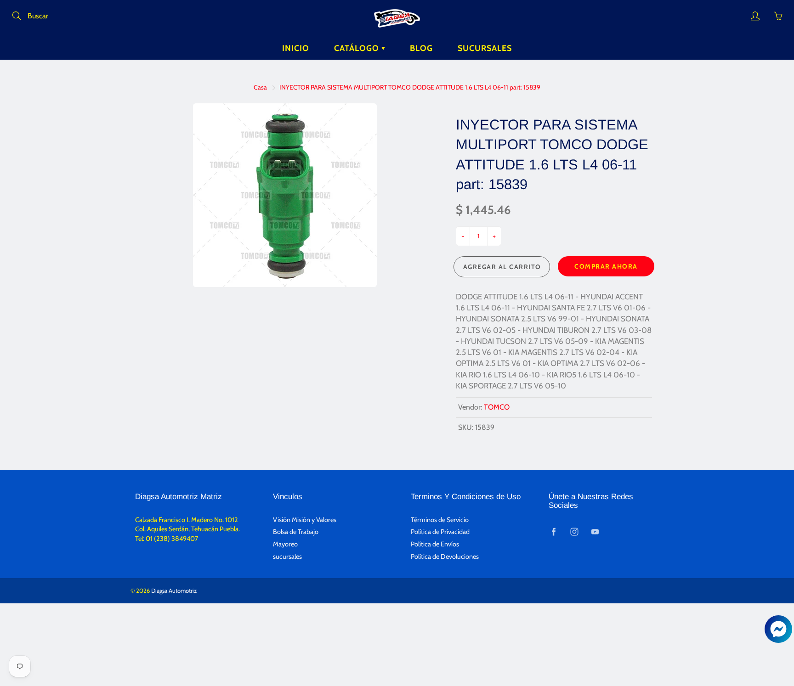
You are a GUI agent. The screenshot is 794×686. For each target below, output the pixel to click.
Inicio (295, 48)
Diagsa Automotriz (174, 590)
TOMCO (497, 407)
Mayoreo (285, 544)
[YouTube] (595, 531)
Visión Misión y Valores (304, 520)
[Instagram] (574, 531)
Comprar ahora (606, 266)
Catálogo (357, 48)
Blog (421, 48)
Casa (260, 87)
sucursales (287, 556)
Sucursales (485, 48)
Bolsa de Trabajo (295, 532)
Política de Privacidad (440, 532)
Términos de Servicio (440, 520)
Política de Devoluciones (445, 556)
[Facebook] (553, 531)
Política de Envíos (435, 544)
